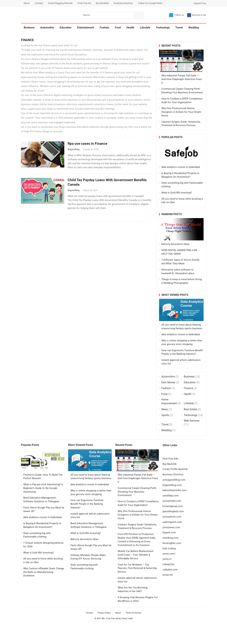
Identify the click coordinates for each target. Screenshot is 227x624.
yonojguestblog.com (174, 479)
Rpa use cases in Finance (87, 144)
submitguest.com (172, 522)
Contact (39, 3)
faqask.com (169, 532)
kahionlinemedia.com (174, 490)
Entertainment (85, 27)
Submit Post (199, 3)
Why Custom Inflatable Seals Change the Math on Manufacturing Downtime (43, 572)
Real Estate (190, 409)
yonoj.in (167, 558)
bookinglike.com (172, 543)
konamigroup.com (173, 506)
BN (103, 618)
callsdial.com (170, 569)
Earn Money (168, 382)
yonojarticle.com (172, 516)
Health (130, 27)
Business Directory (123, 3)
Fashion (104, 27)
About (26, 3)
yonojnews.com (171, 527)
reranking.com (170, 537)
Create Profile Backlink (175, 469)
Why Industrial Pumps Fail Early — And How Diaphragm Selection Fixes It (181, 79)
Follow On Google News (150, 3)
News (164, 409)
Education (65, 27)
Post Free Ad (84, 3)
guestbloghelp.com (173, 511)
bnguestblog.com (172, 485)
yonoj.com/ (169, 553)
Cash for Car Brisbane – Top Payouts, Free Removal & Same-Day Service (137, 568)
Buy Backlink (102, 3)
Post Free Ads (170, 458)
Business (29, 27)
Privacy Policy (104, 613)
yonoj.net (168, 574)
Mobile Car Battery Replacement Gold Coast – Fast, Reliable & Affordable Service (135, 555)
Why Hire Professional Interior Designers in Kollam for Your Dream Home (181, 112)
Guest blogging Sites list (60, 3)
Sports (165, 415)
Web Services (191, 420)
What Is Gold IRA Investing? (176, 192)
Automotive (47, 27)
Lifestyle (145, 27)
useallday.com (170, 495)
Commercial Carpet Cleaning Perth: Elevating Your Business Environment (137, 492)
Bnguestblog (73, 149)
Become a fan (199, 15)
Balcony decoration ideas (175, 244)
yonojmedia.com (172, 500)
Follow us (179, 15)
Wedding (193, 27)
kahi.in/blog (169, 548)
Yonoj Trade (127, 618)
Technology (163, 27)
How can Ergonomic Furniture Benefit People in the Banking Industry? (87, 504)
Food (118, 27)
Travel (179, 27)
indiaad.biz (168, 564)
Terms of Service (133, 613)
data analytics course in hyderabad (180, 167)
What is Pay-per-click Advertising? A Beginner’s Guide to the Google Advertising (43, 488)
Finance (188, 388)
